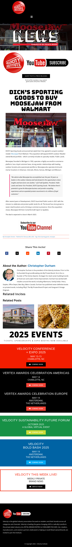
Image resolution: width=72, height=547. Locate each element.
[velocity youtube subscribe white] (17, 510)
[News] (36, 30)
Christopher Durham (9, 236)
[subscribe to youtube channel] (36, 221)
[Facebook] (7, 253)
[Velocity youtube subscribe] (36, 53)
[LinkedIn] (38, 253)
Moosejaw (14, 154)
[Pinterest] (48, 253)
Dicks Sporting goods (43, 236)
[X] (17, 253)
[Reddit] (28, 253)
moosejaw (52, 236)
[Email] (59, 253)
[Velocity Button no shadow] (18, 2)
